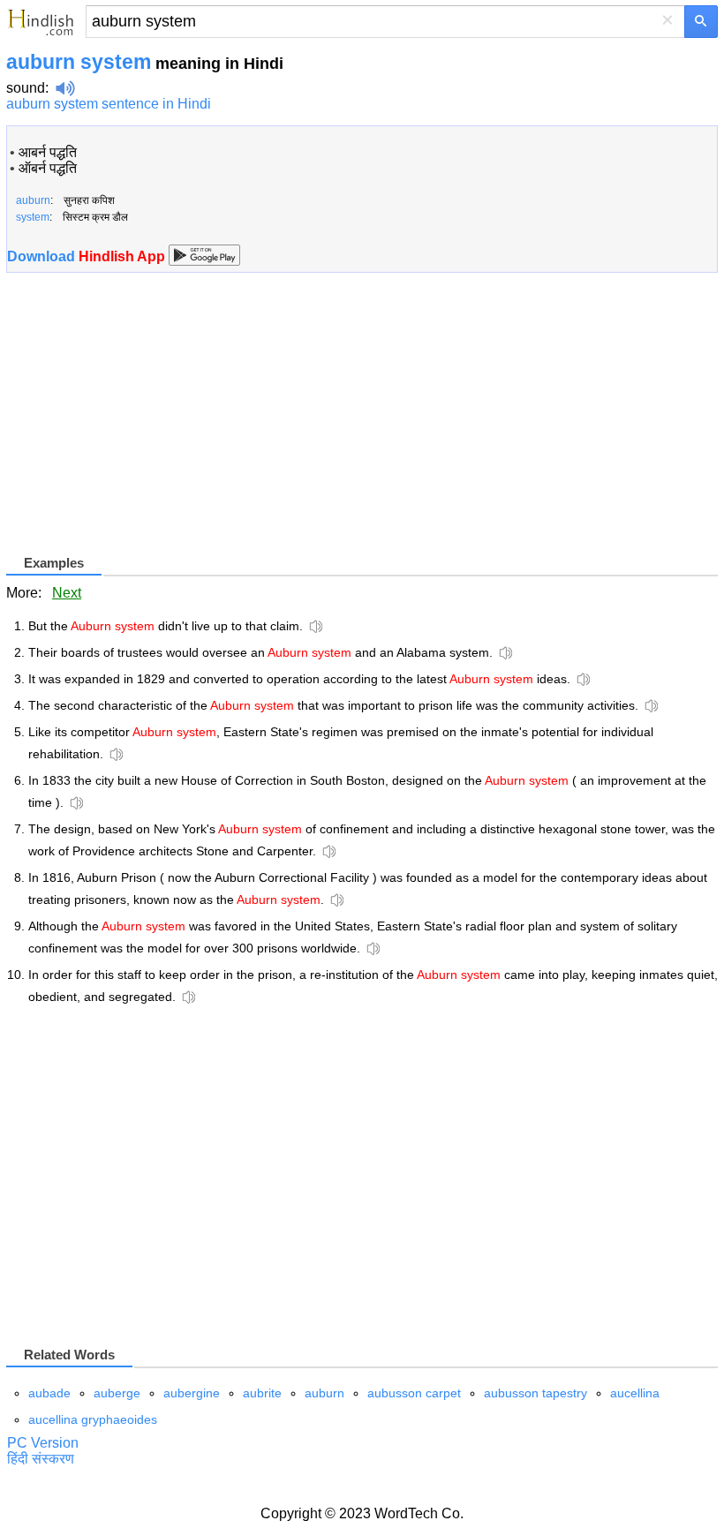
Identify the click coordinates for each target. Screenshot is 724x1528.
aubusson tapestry (535, 1393)
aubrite (262, 1393)
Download (88, 256)
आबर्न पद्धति (48, 152)
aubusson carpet (414, 1393)
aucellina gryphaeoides (92, 1419)
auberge (117, 1393)
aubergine (191, 1393)
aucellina (635, 1393)
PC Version (43, 1442)
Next (66, 592)
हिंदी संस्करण (40, 1458)
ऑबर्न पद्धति (48, 168)
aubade (49, 1393)
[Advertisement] (154, 428)
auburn (324, 1393)
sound (25, 87)
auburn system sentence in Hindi (108, 103)
